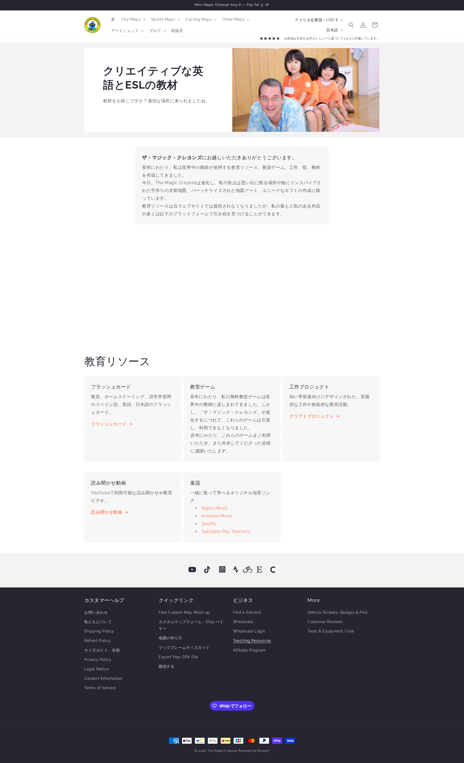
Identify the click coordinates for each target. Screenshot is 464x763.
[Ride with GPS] (247, 570)
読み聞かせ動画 (106, 512)
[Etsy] (259, 570)
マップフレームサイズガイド (184, 647)
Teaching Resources (252, 640)
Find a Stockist (247, 612)
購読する (166, 666)
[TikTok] (207, 570)
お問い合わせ (96, 612)
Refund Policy (97, 640)
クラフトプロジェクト (311, 416)
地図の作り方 (170, 638)
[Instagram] (222, 570)
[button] (133, 19)
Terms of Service (100, 688)
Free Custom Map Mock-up (184, 612)
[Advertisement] (232, 287)
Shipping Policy (99, 631)
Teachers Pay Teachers (226, 531)
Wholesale (243, 622)
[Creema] (273, 570)
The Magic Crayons (222, 751)
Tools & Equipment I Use (330, 631)
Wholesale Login (249, 631)
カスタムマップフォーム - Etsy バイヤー (191, 625)
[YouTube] (192, 570)
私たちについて (98, 622)
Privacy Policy (97, 659)
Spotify (208, 523)
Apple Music (214, 508)
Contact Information (103, 678)
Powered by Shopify (254, 751)
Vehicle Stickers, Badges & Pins (337, 612)
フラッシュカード (109, 424)
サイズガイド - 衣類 (102, 650)
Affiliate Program (249, 650)
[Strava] (236, 570)
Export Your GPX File (178, 657)
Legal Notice (96, 669)
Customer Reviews (325, 622)
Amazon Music (217, 515)
